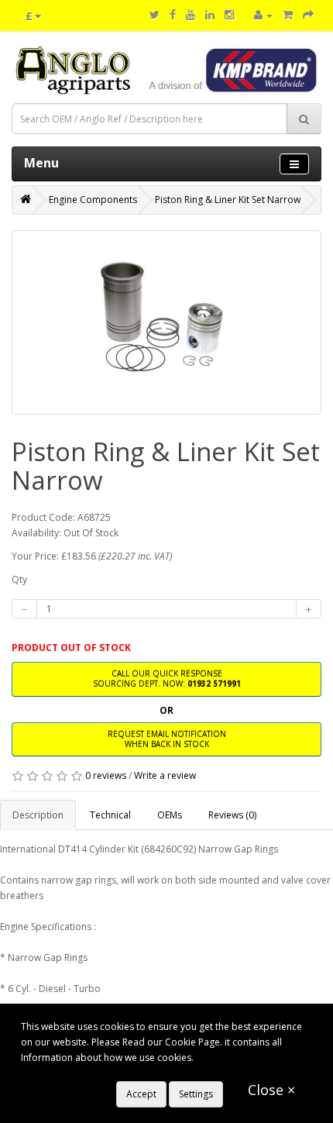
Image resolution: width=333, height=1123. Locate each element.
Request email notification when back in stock (167, 739)
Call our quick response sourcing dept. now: (167, 678)
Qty (19, 579)
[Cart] (288, 15)
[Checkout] (308, 15)
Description (38, 815)
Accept (141, 1094)
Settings (196, 1094)
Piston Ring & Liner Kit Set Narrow (227, 199)
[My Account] (263, 15)
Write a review (165, 775)
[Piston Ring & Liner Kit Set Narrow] (166, 322)
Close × (271, 1089)
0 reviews (105, 775)
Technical (110, 815)
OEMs (169, 815)
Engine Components (93, 199)
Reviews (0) (232, 815)
